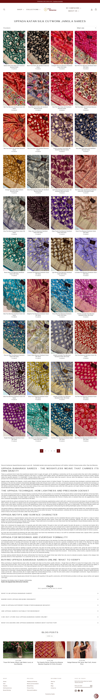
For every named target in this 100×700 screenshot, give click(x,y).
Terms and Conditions (32, 690)
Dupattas (5, 685)
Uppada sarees (5, 481)
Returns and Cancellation (33, 683)
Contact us (53, 688)
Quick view (14, 62)
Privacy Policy (30, 688)
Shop (20, 9)
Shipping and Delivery (32, 681)
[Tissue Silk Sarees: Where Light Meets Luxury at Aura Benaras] (18, 649)
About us (73, 11)
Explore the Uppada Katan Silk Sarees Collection (14, 581)
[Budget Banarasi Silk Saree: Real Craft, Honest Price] (82, 649)
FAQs (52, 683)
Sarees (4, 681)
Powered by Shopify (50, 694)
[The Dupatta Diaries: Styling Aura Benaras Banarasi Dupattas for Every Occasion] (50, 649)
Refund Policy (30, 685)
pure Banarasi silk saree (23, 532)
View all (50, 636)
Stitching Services (7, 688)
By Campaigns (73, 8)
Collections (32, 9)
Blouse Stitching (7, 690)
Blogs (52, 685)
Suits (4, 683)
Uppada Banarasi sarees (19, 465)
